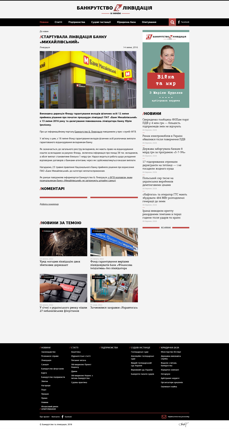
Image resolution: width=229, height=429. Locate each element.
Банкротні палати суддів (142, 374)
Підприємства (77, 22)
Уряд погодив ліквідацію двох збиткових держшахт (60, 263)
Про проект (45, 417)
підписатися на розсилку (178, 416)
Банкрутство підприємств (53, 377)
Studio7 (183, 424)
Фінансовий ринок (49, 406)
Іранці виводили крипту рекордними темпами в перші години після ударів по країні (162, 214)
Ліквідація (48, 231)
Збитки (44, 381)
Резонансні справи (49, 356)
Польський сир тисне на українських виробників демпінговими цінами (158, 181)
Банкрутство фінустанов (52, 369)
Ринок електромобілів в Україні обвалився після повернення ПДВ (164, 137)
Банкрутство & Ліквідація (88, 131)
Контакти (56, 417)
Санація (45, 364)
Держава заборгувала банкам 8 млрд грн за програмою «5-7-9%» (164, 150)
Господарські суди (139, 352)
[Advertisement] (166, 251)
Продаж (45, 394)
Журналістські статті (81, 356)
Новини (44, 22)
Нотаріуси (165, 374)
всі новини (166, 227)
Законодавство (48, 352)
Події (43, 390)
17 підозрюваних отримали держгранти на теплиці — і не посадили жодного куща (162, 165)
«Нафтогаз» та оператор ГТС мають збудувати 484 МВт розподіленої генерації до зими (165, 198)
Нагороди (45, 385)
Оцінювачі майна (169, 386)
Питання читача (78, 360)
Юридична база (126, 22)
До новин (44, 31)
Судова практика (79, 382)
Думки (74, 371)
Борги (44, 373)
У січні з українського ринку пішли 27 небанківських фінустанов (63, 309)
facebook (185, 22)
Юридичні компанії (170, 370)
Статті (59, 22)
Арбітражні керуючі (170, 378)
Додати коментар (49, 204)
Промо (44, 398)
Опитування (149, 22)
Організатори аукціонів (172, 382)
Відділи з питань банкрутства (169, 364)
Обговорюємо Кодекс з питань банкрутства (82, 377)
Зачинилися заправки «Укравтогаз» (114, 307)
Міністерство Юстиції (171, 352)
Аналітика (76, 352)
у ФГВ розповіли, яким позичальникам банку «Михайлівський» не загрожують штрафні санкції (86, 179)
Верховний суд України (142, 370)
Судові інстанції (101, 22)
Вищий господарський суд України (141, 364)
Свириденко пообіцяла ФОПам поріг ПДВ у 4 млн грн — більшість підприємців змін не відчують (166, 123)
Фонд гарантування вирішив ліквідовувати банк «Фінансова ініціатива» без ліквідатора (111, 265)
